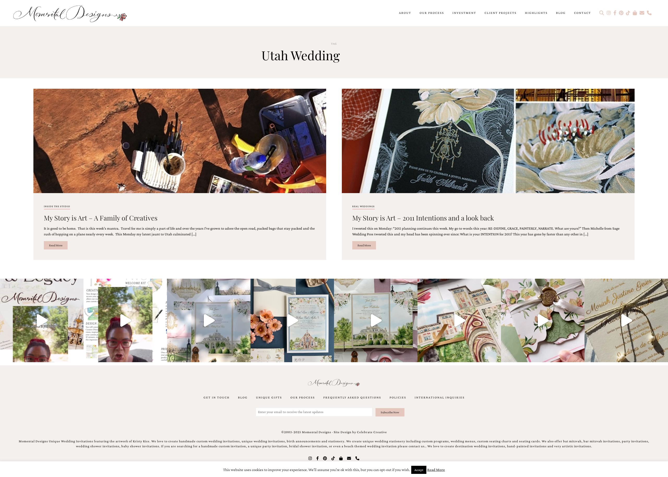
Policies (398, 397)
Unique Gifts (269, 397)
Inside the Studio (57, 206)
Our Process (432, 13)
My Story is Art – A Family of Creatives (100, 217)
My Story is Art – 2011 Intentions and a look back (423, 217)
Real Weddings (363, 206)
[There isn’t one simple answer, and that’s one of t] (542, 320)
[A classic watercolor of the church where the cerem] (292, 320)
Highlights (536, 13)
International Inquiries (440, 397)
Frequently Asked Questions (352, 397)
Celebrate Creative (372, 432)
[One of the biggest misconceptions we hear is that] (626, 320)
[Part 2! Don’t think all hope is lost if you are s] (42, 320)
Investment (464, 13)
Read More (55, 245)
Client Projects (501, 13)
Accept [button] (418, 470)
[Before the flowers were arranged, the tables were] (208, 320)
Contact (582, 13)
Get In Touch (217, 397)
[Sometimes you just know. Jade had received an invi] (376, 320)
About (405, 13)
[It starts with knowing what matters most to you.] (459, 320)
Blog (561, 13)
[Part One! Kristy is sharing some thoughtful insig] (125, 320)
